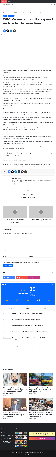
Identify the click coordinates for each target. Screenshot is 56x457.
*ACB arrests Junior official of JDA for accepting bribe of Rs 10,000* (28, 337)
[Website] (13, 184)
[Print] (25, 171)
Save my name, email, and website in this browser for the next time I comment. (21, 262)
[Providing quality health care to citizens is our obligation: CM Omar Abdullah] (17, 441)
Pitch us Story (28, 197)
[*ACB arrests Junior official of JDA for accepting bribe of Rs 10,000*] (7, 339)
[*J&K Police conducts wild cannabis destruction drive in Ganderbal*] (21, 443)
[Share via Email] (14, 30)
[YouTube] (18, 184)
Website (31, 256)
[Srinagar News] (9, 4)
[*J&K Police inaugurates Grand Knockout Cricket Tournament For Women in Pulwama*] (25, 443)
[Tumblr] (19, 171)
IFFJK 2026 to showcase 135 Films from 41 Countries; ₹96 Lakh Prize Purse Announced (40, 415)
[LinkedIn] (11, 30)
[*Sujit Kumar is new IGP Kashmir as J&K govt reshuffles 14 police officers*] (21, 441)
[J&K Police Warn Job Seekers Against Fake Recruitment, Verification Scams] (21, 446)
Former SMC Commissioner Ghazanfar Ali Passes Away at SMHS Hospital (13, 415)
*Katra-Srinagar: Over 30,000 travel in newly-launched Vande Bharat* (29, 331)
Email (4, 256)
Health (5, 15)
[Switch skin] (52, 4)
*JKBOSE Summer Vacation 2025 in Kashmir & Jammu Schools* (27, 325)
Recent (27, 308)
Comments (45, 308)
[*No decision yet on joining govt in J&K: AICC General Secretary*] (25, 446)
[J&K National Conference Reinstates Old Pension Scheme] (7, 321)
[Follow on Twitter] (20, 27)
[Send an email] (21, 27)
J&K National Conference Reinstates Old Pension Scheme (26, 319)
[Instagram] (19, 184)
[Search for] (54, 4)
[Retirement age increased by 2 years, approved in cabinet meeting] (7, 315)
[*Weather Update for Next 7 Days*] (17, 433)
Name (4, 250)
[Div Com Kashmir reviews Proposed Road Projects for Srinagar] (25, 436)
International (10, 12)
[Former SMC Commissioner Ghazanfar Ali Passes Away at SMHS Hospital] (15, 404)
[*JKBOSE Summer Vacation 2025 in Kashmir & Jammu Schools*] (7, 327)
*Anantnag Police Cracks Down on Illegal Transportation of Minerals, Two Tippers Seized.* (27, 1)
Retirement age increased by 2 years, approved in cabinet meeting (28, 313)
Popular (10, 308)
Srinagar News (17, 27)
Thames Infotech (40, 452)
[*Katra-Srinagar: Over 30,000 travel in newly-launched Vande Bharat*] (7, 333)
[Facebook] (4, 30)
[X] (7, 30)
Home (5, 12)
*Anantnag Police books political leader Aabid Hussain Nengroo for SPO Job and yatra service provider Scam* (15, 391)
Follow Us (42, 438)
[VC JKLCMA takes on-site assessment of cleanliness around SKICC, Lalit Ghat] (17, 443)
